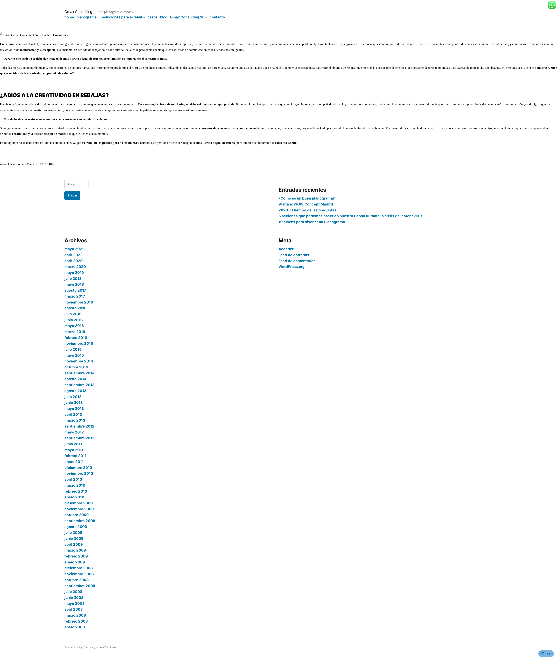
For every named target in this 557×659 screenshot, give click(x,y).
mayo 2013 (74, 408)
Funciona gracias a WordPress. (100, 647)
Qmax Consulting (78, 11)
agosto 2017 (75, 290)
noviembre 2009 (79, 509)
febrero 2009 (76, 556)
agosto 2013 (75, 391)
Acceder (286, 249)
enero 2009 (74, 562)
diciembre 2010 (78, 467)
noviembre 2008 (79, 574)
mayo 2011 (73, 450)
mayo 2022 (74, 249)
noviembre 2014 (78, 361)
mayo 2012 (74, 432)
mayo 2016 (74, 326)
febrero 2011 (75, 456)
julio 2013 (73, 397)
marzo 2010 (74, 485)
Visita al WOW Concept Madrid (305, 204)
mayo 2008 (74, 603)
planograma (86, 17)
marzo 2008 (75, 615)
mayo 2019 (74, 272)
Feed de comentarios (296, 261)
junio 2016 (73, 320)
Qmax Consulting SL (187, 17)
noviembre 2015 (78, 343)
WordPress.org (291, 266)
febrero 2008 (76, 621)
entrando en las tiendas (369, 128)
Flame (31, 164)
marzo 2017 (74, 296)
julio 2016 (73, 314)
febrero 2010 (75, 491)
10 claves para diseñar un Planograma (311, 222)
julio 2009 (73, 532)
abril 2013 (73, 414)
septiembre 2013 (79, 385)
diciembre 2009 (78, 503)
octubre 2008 (76, 580)
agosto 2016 (75, 308)
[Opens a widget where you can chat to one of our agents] (546, 654)
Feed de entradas (293, 255)
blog (164, 17)
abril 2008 (73, 609)
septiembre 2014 (79, 373)
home (69, 17)
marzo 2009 (75, 550)
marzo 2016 (74, 332)
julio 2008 (73, 591)
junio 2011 (73, 444)
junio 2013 (73, 402)
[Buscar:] (76, 184)
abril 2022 (73, 255)
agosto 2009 (75, 527)
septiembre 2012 (79, 426)
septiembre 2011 (79, 438)
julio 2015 (73, 349)
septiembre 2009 (79, 521)
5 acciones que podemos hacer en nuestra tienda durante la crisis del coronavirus (350, 216)
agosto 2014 (75, 379)
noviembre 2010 (78, 473)
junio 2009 (73, 538)
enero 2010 (74, 497)
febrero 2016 (75, 337)
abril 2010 (73, 479)
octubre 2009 (76, 515)
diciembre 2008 (78, 568)
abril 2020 (73, 261)
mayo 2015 (74, 355)
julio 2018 (73, 278)
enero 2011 (74, 461)
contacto (217, 17)
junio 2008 (73, 597)
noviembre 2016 (78, 302)
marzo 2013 (74, 420)
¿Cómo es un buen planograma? (306, 198)
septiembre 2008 (79, 586)
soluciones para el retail (122, 17)
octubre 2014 (76, 367)
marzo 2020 (75, 266)
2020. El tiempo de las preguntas (307, 210)
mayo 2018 (74, 284)
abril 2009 (73, 544)
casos (153, 17)
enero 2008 (74, 627)
